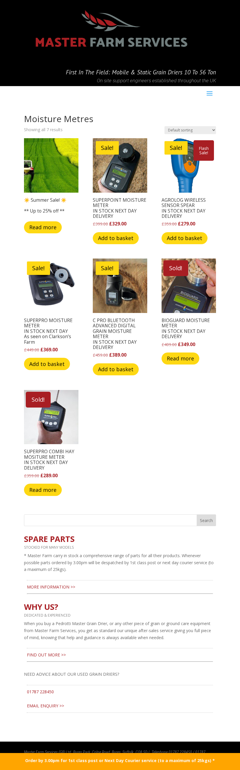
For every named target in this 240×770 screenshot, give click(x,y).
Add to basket (115, 238)
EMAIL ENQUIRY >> (45, 706)
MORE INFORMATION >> (51, 587)
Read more (42, 227)
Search (206, 520)
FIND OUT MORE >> (46, 655)
